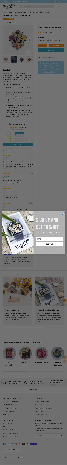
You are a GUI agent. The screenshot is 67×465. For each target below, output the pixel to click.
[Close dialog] (63, 213)
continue (49, 244)
